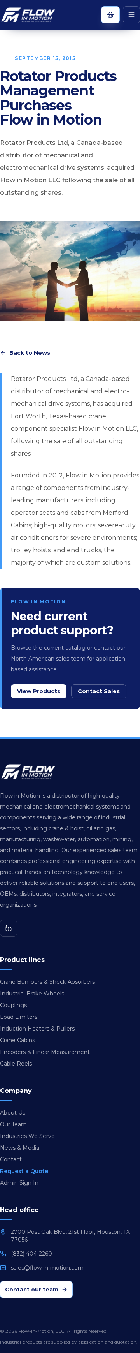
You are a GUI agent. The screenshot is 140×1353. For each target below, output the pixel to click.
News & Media (19, 1147)
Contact (11, 1159)
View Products (38, 691)
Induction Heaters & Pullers (37, 1028)
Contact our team (31, 1289)
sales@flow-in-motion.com (47, 1267)
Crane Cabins (17, 1040)
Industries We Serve (27, 1136)
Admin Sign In (19, 1182)
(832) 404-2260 (31, 1253)
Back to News (29, 352)
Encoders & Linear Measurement (45, 1051)
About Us (12, 1112)
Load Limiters (18, 1016)
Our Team (13, 1124)
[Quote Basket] (110, 14)
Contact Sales (99, 691)
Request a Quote (24, 1171)
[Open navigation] (131, 14)
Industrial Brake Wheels (32, 993)
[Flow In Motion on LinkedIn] (8, 928)
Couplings (13, 1005)
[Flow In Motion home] (36, 14)
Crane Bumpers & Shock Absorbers (47, 981)
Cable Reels (16, 1063)
